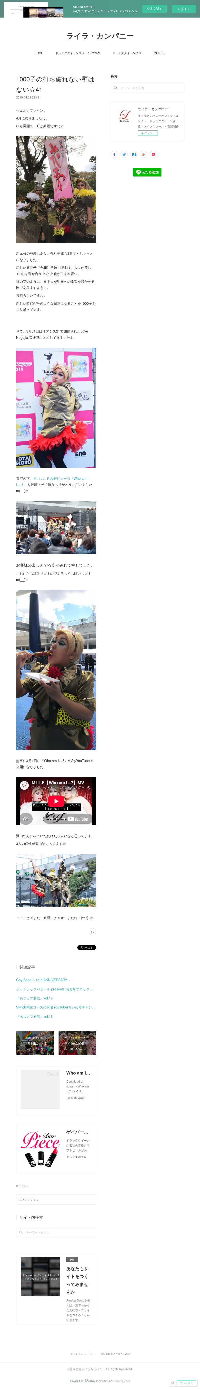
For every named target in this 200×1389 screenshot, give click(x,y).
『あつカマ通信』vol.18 (34, 1016)
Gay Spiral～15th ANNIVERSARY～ (43, 979)
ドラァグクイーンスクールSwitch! (77, 53)
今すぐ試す (154, 8)
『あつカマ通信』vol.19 (34, 998)
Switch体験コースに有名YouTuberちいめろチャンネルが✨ (56, 1007)
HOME (38, 53)
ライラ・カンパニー (100, 36)
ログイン (184, 8)
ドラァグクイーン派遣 (126, 53)
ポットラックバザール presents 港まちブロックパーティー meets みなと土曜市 (56, 989)
